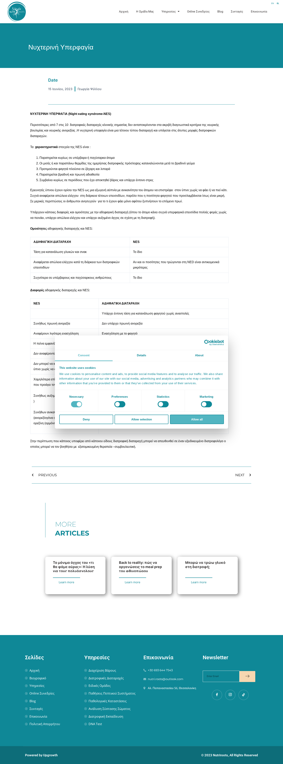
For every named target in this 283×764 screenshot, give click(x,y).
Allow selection (141, 419)
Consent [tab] (84, 355)
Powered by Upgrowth (41, 755)
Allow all (197, 419)
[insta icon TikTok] (243, 695)
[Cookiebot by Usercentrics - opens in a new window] (207, 343)
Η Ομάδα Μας (145, 11)
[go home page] (31, 11)
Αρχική (123, 11)
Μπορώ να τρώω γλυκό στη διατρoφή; (205, 565)
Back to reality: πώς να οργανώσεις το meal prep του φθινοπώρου (140, 567)
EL (278, 3)
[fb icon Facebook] (217, 695)
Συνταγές (237, 11)
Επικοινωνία (259, 11)
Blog (220, 11)
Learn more (66, 582)
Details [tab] (141, 355)
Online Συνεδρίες (198, 11)
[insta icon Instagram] (230, 695)
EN (272, 3)
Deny (86, 419)
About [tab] (199, 355)
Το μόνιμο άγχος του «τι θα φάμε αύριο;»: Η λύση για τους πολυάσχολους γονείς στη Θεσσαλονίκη (74, 569)
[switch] (119, 404)
